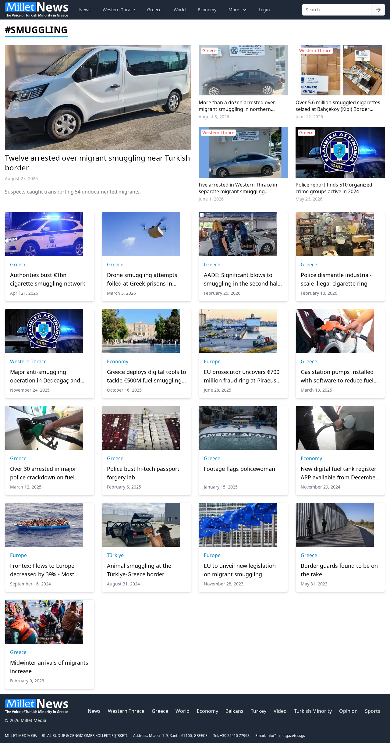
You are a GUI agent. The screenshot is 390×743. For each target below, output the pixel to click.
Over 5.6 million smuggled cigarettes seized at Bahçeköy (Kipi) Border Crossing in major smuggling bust (338, 105)
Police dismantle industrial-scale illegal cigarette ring (336, 279)
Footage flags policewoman (239, 468)
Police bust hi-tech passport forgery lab (143, 473)
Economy (207, 9)
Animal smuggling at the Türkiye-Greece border (139, 570)
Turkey (258, 711)
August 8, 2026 (214, 116)
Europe (212, 361)
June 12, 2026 (309, 116)
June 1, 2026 (211, 199)
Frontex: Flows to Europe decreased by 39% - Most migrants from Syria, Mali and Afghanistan (48, 570)
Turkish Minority (313, 711)
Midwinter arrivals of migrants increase (49, 667)
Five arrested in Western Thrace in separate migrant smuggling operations (238, 188)
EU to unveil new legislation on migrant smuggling (240, 570)
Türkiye (115, 555)
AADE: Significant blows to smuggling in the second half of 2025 (241, 279)
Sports (372, 711)
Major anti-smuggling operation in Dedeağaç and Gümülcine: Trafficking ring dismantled (45, 376)
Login (264, 9)
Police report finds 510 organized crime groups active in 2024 (334, 188)
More (234, 9)
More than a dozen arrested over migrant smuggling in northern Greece (237, 105)
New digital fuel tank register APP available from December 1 (339, 473)
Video (280, 711)
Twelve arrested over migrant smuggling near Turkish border (97, 162)
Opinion (348, 711)
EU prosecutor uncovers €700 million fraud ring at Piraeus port (241, 376)
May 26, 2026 (309, 199)
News (84, 9)
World (180, 9)
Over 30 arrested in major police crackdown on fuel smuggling (43, 473)
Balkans (234, 711)
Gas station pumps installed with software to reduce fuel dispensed (337, 376)
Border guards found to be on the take (339, 570)
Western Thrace (119, 9)
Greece (154, 9)
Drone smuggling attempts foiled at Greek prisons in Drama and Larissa (142, 279)
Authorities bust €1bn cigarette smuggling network (47, 279)
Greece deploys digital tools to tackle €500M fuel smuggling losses (146, 376)
